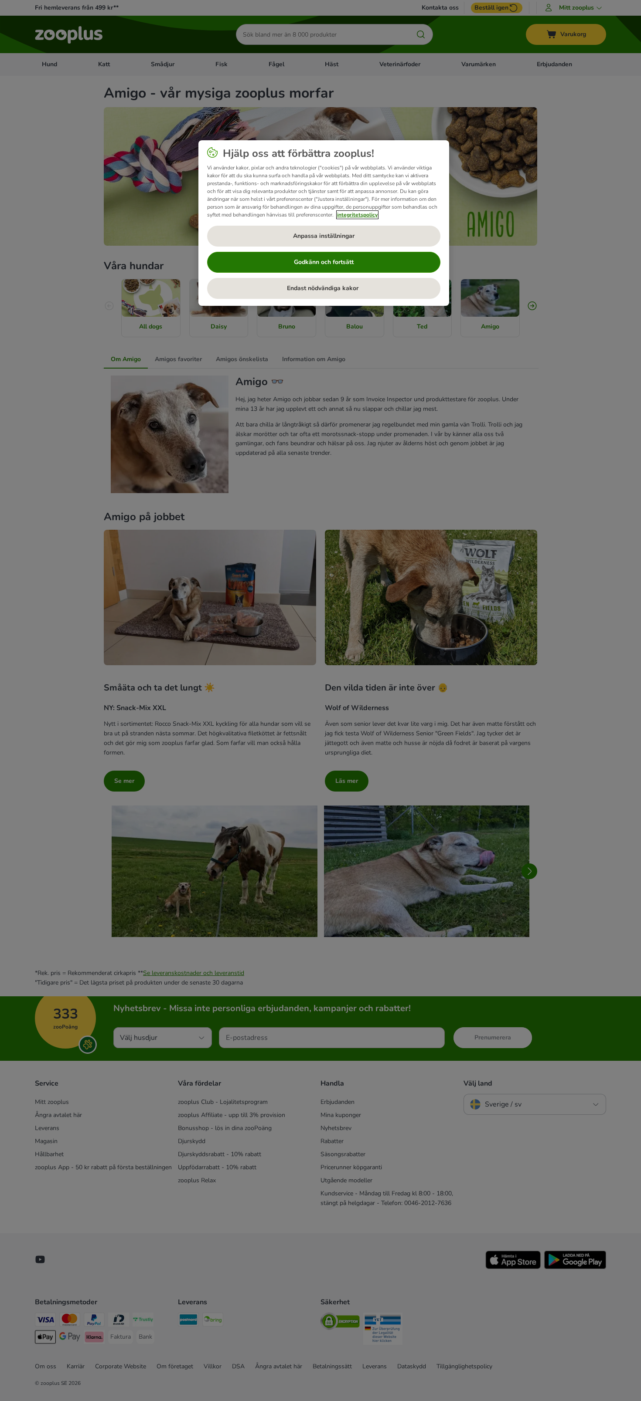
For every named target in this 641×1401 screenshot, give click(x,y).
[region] (323, 223)
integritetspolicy (357, 214)
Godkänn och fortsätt (324, 262)
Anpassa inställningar (324, 236)
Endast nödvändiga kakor (323, 288)
